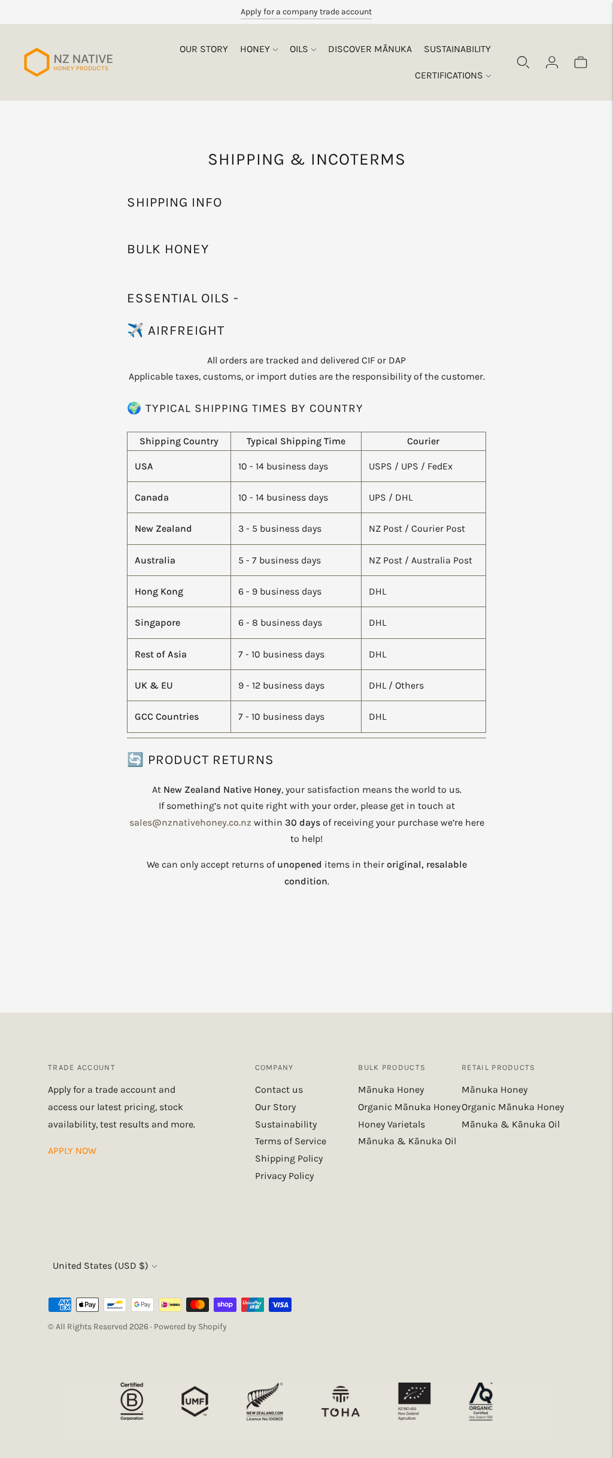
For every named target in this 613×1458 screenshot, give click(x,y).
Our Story (204, 48)
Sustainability (457, 48)
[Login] (552, 62)
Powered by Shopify (190, 1326)
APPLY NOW (72, 1150)
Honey (255, 48)
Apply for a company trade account (306, 12)
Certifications (449, 75)
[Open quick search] (523, 62)
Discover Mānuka (370, 48)
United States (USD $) (100, 1265)
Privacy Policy (284, 1175)
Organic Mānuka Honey (409, 1107)
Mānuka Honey (391, 1089)
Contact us (279, 1089)
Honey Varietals (391, 1124)
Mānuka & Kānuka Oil (407, 1141)
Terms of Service (290, 1141)
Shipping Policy (289, 1158)
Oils (299, 48)
